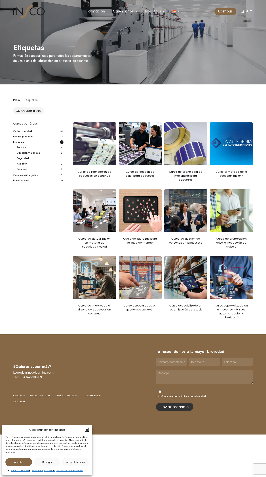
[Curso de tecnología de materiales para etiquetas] (185, 143)
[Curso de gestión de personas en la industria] (185, 210)
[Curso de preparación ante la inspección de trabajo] (231, 210)
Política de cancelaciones (69, 470)
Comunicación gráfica (25, 175)
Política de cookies (20, 470)
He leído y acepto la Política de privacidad (181, 396)
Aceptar (18, 462)
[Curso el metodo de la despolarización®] (231, 143)
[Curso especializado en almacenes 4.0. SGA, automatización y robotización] (231, 277)
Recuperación (21, 180)
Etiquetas (18, 142)
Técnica (21, 147)
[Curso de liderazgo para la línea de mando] (140, 210)
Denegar (47, 462)
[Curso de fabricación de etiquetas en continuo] (94, 143)
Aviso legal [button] (19, 401)
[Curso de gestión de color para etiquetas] (140, 143)
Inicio (16, 100)
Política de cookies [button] (67, 395)
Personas (22, 169)
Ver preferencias (75, 462)
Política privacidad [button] (41, 395)
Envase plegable (23, 136)
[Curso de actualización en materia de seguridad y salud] (94, 210)
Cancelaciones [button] (91, 395)
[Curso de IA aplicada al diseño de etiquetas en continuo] (94, 277)
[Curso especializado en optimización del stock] (185, 277)
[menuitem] (176, 11)
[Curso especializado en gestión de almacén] (140, 277)
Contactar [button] (19, 395)
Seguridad (23, 158)
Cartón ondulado (23, 131)
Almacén (22, 163)
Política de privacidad (43, 470)
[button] (87, 430)
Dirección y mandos (28, 153)
